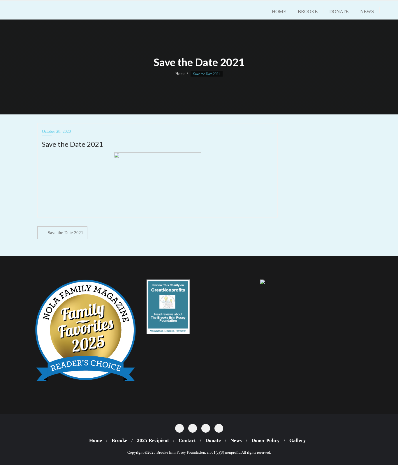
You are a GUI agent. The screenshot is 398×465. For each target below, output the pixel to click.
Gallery (297, 440)
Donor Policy (265, 440)
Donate (213, 440)
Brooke (119, 440)
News (236, 440)
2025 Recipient (153, 440)
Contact (187, 440)
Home (180, 74)
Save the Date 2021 (65, 232)
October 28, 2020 (56, 131)
